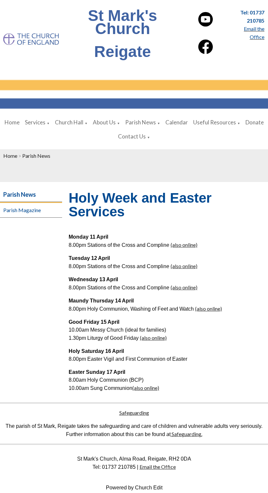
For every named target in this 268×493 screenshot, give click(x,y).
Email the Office (158, 467)
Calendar (176, 122)
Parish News (140, 122)
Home (12, 122)
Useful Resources (214, 122)
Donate (254, 122)
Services (35, 122)
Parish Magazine (22, 210)
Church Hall (69, 122)
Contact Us (132, 136)
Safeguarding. (186, 434)
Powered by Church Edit (134, 487)
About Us (104, 122)
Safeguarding (134, 413)
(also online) (184, 245)
